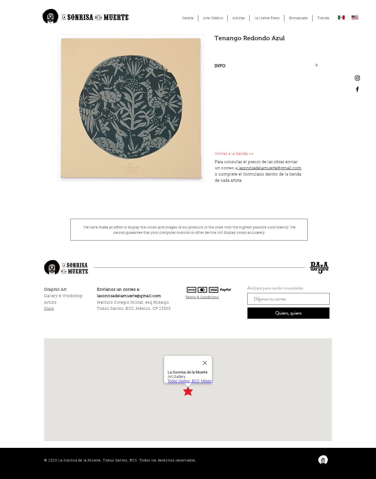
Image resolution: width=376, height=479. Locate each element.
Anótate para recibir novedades (275, 288)
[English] (355, 17)
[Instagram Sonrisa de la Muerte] (357, 78)
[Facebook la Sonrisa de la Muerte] (357, 89)
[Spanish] (341, 17)
